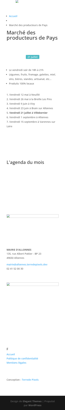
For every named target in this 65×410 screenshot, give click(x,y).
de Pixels (30, 379)
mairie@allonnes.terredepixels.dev (27, 264)
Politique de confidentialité (22, 358)
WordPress (34, 405)
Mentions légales (16, 362)
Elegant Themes (32, 401)
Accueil (13, 16)
